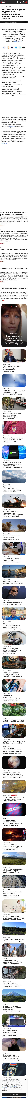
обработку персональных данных (9, 1087)
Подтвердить (14, 1094)
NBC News (18, 42)
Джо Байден (13, 22)
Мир (3, 22)
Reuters (12, 126)
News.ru (4, 143)
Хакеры (7, 22)
